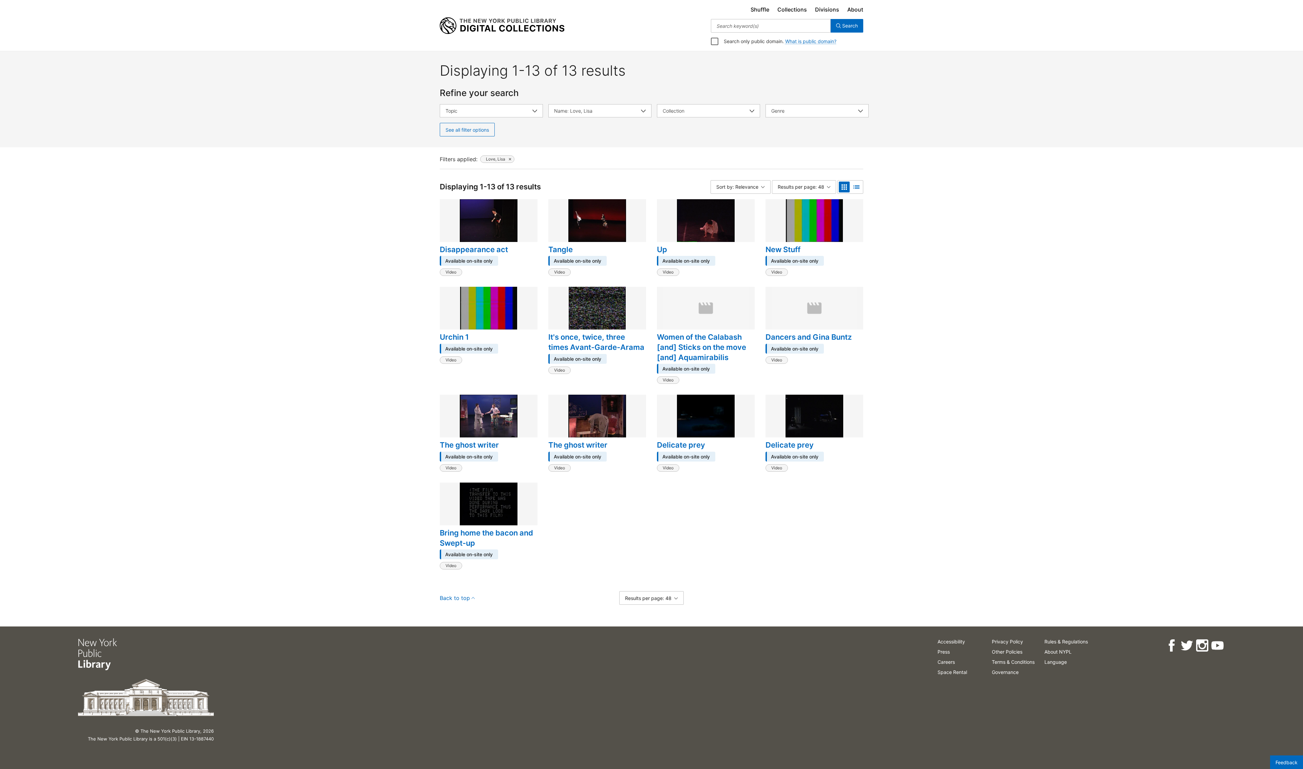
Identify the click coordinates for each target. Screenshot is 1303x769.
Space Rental (952, 672)
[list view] (856, 187)
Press (944, 652)
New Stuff (783, 249)
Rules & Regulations (1066, 641)
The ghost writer (469, 444)
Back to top (455, 598)
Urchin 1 (454, 337)
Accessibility (951, 641)
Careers (946, 662)
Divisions (827, 9)
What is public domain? (810, 41)
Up (662, 249)
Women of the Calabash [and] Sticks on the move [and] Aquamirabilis (701, 347)
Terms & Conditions (1013, 662)
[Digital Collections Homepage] (502, 25)
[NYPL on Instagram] (1202, 645)
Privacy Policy (1007, 641)
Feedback (1287, 762)
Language (1055, 662)
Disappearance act (474, 249)
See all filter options (467, 130)
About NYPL (1058, 652)
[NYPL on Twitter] (1186, 645)
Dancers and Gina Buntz (809, 337)
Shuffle (760, 9)
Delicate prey (681, 444)
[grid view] (844, 187)
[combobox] (771, 26)
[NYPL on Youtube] (1217, 645)
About (855, 9)
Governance (1005, 672)
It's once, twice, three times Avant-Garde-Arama (596, 342)
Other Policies (1007, 652)
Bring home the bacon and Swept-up (486, 537)
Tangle (560, 249)
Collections (792, 9)
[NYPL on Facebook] (1171, 645)
